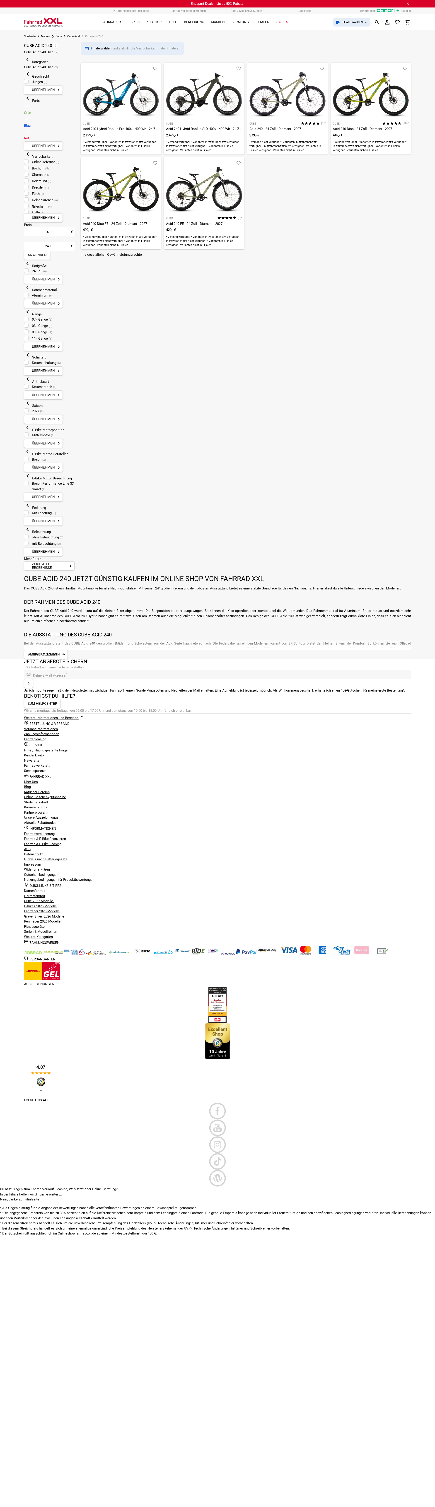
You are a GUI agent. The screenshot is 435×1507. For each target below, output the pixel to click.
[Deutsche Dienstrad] (96, 953)
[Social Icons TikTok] (217, 1161)
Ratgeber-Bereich (37, 792)
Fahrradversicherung (39, 834)
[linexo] (213, 953)
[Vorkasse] (383, 953)
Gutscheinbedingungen (41, 875)
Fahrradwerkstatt (37, 765)
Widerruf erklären (37, 869)
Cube (59, 36)
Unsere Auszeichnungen (42, 817)
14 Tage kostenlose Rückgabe (130, 10)
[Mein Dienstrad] (119, 953)
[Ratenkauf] (342, 953)
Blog (27, 787)
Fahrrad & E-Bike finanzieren (45, 839)
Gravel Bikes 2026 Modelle (44, 916)
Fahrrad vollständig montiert (188, 10)
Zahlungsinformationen (41, 734)
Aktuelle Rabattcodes (40, 823)
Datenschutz (33, 854)
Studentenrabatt (36, 802)
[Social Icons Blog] (217, 1178)
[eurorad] (228, 953)
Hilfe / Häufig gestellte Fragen (46, 750)
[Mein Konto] (387, 22)
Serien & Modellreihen (40, 932)
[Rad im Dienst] (183, 953)
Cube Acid (73, 36)
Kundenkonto (34, 755)
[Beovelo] (198, 953)
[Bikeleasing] (53, 953)
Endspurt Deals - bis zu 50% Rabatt (217, 4)
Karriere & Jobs (35, 807)
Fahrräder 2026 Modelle (42, 911)
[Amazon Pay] (268, 953)
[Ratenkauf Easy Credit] (362, 953)
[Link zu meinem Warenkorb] (407, 22)
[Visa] (289, 953)
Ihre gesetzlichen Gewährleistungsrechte (111, 255)
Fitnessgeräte (34, 927)
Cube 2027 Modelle (39, 901)
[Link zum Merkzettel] (397, 22)
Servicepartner (35, 771)
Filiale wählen (101, 48)
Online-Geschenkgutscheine (45, 797)
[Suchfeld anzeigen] (377, 22)
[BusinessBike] (75, 953)
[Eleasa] (142, 953)
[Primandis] (164, 953)
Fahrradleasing (35, 739)
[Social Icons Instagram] (217, 1144)
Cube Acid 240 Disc (41, 52)
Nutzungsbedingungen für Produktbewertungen (59, 880)
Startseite (30, 36)
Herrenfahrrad (34, 896)
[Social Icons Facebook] (217, 1111)
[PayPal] (246, 953)
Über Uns (31, 782)
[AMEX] (323, 953)
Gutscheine (304, 10)
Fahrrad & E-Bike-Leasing (42, 844)
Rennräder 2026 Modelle (42, 921)
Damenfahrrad (34, 891)
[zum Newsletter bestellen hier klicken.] (28, 683)
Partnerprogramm (37, 812)
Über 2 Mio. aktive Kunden (247, 10)
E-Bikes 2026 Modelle (40, 906)
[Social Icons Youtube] (217, 1127)
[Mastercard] (306, 953)
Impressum (32, 864)
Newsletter (32, 760)
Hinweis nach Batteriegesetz (45, 859)
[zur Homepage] (43, 22)
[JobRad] (33, 953)
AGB (27, 849)
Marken (45, 36)
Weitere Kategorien (38, 937)
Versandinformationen (41, 729)
